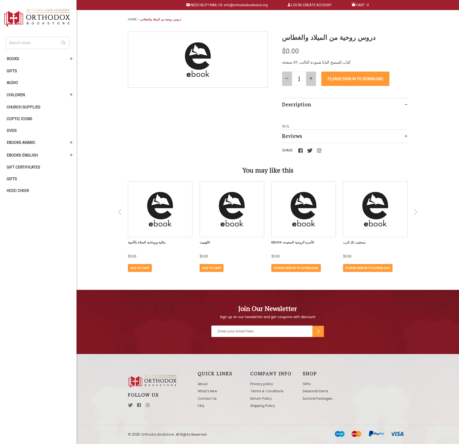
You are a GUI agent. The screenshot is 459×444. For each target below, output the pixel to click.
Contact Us (207, 398)
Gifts (12, 71)
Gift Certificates (23, 167)
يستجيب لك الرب (354, 242)
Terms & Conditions (267, 391)
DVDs (12, 130)
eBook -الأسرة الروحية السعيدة (292, 242)
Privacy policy (261, 384)
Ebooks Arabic (21, 142)
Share (287, 150)
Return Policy (261, 398)
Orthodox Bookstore (157, 434)
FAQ (201, 405)
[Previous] (120, 212)
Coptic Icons (19, 119)
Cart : (362, 5)
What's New (207, 391)
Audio (12, 82)
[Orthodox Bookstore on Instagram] (147, 406)
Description (296, 104)
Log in (296, 5)
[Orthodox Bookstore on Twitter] (130, 406)
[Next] (415, 212)
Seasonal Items (315, 391)
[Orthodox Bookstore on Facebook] (139, 406)
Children (16, 95)
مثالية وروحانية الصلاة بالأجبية (147, 242)
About (203, 384)
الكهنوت (205, 242)
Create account (317, 5)
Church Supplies (23, 107)
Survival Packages (317, 398)
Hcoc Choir (18, 190)
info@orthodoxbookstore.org (246, 5)
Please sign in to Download (296, 268)
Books (13, 58)
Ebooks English (22, 155)
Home (132, 19)
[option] (160, 226)
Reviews (292, 136)
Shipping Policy (262, 405)
